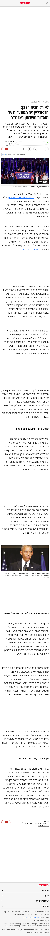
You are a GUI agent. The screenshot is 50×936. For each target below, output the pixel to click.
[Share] (47, 149)
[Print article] (24, 149)
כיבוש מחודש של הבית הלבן (21, 197)
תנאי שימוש (44, 932)
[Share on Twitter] (35, 149)
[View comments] (6, 149)
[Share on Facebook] (41, 149)
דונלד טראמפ (43, 826)
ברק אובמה (44, 823)
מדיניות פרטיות (32, 932)
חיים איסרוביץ (9, 141)
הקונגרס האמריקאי (30, 823)
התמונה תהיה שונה (30, 249)
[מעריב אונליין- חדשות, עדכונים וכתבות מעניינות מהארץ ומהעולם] (25, 3)
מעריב (47, 102)
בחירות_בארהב (36, 102)
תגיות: (46, 821)
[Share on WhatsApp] (30, 149)
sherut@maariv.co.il (31, 917)
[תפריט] (48, 3)
